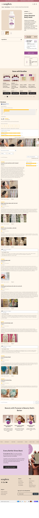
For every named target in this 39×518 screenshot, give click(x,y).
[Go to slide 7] (16, 96)
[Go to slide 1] (7, 96)
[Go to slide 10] (21, 96)
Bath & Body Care (32, 485)
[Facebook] (1, 482)
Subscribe (36, 493)
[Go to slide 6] (15, 96)
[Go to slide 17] (31, 96)
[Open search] (33, 4)
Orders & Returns (4, 493)
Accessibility (20, 485)
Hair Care (31, 483)
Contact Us (20, 483)
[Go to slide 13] (25, 96)
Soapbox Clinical (32, 486)
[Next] (34, 96)
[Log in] (34, 4)
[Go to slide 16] (30, 96)
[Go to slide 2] (8, 96)
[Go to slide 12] (24, 96)
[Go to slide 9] (19, 96)
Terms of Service (4, 491)
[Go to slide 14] (27, 96)
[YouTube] (6, 482)
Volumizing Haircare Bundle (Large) (14, 87)
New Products (31, 480)
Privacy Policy (3, 494)
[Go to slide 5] (13, 96)
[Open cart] (36, 4)
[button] (3, 33)
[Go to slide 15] (28, 96)
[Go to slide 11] (22, 96)
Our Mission (20, 480)
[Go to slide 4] (11, 96)
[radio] (31, 37)
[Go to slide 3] (10, 96)
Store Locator (21, 482)
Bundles (30, 482)
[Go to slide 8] (18, 96)
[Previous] (5, 96)
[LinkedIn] (5, 482)
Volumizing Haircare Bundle (6, 87)
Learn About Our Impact (10, 467)
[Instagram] (3, 482)
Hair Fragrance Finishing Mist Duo (23, 87)
